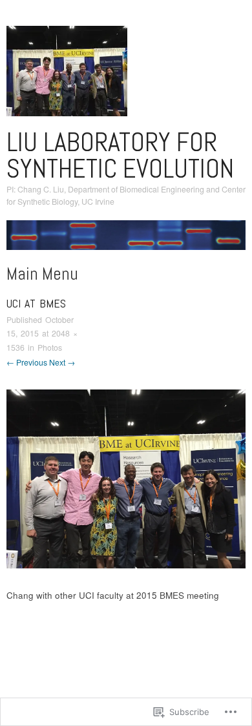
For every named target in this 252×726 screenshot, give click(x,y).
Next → (62, 362)
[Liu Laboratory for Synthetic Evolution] (126, 240)
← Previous (26, 362)
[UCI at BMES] (126, 478)
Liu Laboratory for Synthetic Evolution (120, 155)
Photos (49, 347)
